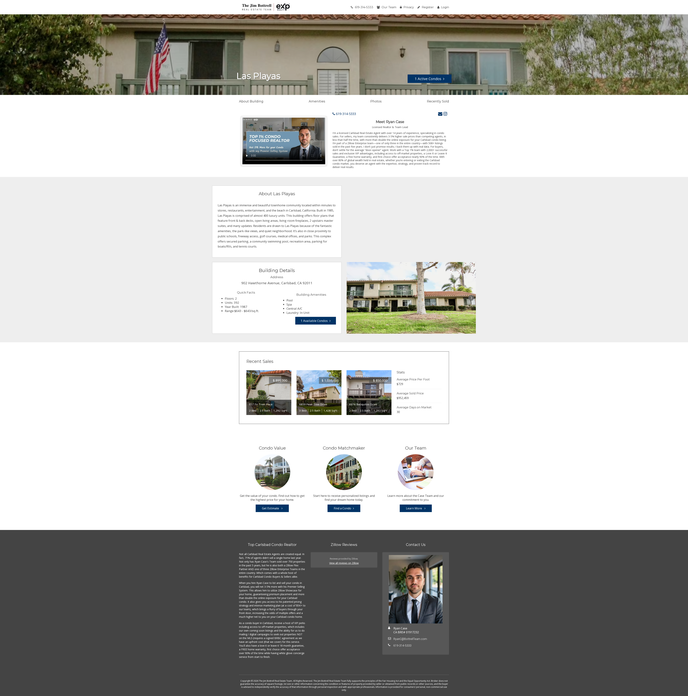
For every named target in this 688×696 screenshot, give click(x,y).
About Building (251, 101)
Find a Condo (342, 508)
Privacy (408, 7)
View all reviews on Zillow (344, 563)
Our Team (389, 7)
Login (445, 7)
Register (428, 7)
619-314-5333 (364, 7)
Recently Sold (438, 101)
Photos (376, 101)
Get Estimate (271, 508)
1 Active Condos (428, 78)
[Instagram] (445, 114)
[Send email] (440, 114)
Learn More (414, 508)
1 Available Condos (314, 321)
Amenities (317, 101)
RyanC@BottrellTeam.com (410, 639)
